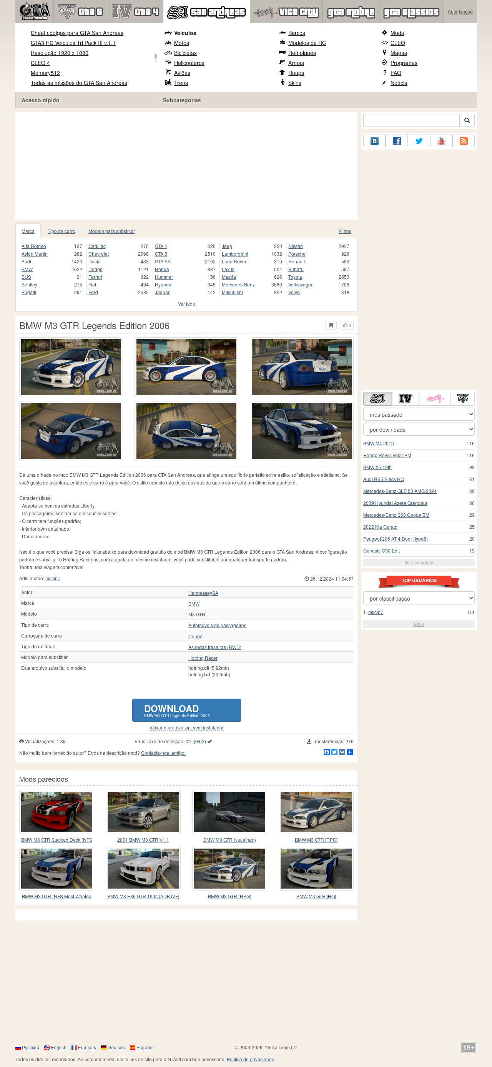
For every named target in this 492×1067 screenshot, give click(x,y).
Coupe (195, 636)
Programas (404, 63)
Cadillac (97, 246)
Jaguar (162, 292)
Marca (28, 231)
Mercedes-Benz (238, 284)
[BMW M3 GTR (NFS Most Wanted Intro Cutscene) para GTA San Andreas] (56, 869)
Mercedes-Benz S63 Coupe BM (396, 514)
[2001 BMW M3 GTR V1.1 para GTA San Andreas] (143, 812)
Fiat (92, 284)
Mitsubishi (232, 292)
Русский (30, 1047)
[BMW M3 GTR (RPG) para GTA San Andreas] (229, 869)
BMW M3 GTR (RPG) (229, 896)
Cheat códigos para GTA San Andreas (77, 33)
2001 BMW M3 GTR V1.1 (143, 839)
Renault (296, 261)
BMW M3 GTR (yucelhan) (229, 839)
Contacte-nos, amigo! (163, 752)
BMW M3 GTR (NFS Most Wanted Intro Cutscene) (56, 896)
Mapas (399, 53)
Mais (419, 624)
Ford (93, 292)
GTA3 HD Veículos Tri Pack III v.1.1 (73, 43)
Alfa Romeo (34, 246)
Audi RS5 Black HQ (383, 479)
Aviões (182, 73)
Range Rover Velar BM (387, 455)
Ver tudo (186, 303)
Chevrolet (98, 253)
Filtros (345, 231)
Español (145, 1047)
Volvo (294, 292)
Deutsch (116, 1047)
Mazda (229, 276)
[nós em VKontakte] (374, 141)
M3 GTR (196, 614)
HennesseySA (203, 593)
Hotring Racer (203, 658)
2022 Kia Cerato (380, 526)
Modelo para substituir (111, 231)
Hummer (164, 276)
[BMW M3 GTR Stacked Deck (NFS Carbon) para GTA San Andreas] (56, 812)
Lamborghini (235, 253)
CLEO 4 (40, 63)
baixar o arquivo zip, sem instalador (187, 727)
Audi (26, 261)
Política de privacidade (250, 1059)
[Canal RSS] (463, 141)
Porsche (297, 253)
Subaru (296, 269)
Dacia (94, 261)
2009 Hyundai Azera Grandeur (395, 502)
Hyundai (164, 284)
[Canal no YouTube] (441, 141)
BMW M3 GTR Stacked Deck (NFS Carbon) (56, 840)
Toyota (295, 276)
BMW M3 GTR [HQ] (316, 896)
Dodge (95, 269)
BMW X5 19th (377, 467)
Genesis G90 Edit (381, 550)
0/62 (199, 741)
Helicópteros (189, 63)
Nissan (295, 246)
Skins (294, 83)
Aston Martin (35, 253)
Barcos (296, 33)
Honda (162, 269)
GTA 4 (161, 246)
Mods (397, 33)
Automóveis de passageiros (217, 625)
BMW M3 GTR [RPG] (316, 839)
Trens (181, 83)
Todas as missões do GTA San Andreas (79, 83)
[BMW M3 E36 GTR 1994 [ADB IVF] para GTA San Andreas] (143, 869)
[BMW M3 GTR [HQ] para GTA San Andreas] (316, 869)
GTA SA (163, 261)
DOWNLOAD (177, 710)
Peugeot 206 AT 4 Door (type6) (395, 538)
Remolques (302, 53)
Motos (181, 43)
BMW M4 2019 (378, 443)
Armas (296, 63)
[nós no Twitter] (419, 141)
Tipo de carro (61, 231)
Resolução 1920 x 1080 (59, 53)
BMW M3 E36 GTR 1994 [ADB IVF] (143, 896)
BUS (26, 276)
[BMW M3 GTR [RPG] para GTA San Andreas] (316, 812)
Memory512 (45, 73)
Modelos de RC (307, 43)
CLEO (398, 43)
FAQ (396, 73)
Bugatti (29, 292)
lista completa (419, 562)
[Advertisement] (186, 166)
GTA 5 (161, 253)
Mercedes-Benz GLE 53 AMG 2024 (400, 491)
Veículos (185, 33)
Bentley (29, 284)
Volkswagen (301, 284)
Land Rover (234, 261)
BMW (27, 269)
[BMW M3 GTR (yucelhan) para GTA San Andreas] (229, 812)
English (58, 1047)
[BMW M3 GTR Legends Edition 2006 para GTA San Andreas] (71, 367)
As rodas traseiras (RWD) (214, 647)
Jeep (227, 246)
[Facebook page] (397, 141)
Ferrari (95, 276)
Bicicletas (185, 53)
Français (87, 1047)
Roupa (296, 73)
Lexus (228, 269)
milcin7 (52, 578)
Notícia (399, 83)
